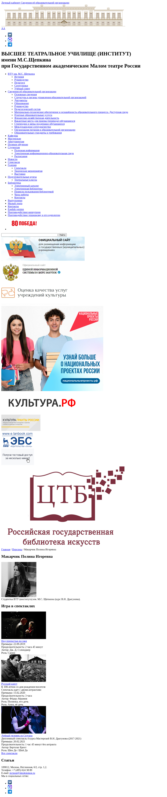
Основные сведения (25, 94)
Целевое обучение (18, 144)
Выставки (19, 174)
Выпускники (15, 200)
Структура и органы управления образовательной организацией (50, 97)
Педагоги (19, 82)
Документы (20, 100)
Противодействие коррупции (24, 212)
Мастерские (14, 138)
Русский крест (9, 684)
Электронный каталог (26, 185)
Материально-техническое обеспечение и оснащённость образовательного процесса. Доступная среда (71, 112)
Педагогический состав (27, 109)
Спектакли (14, 162)
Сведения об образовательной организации (45, 2)
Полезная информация (26, 150)
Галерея (12, 165)
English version (16, 209)
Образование (21, 103)
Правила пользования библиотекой (34, 191)
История (19, 76)
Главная (5, 549)
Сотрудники (21, 85)
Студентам (14, 147)
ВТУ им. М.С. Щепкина (21, 73)
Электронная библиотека (28, 188)
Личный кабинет (11, 2)
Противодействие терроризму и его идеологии (34, 215)
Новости (12, 159)
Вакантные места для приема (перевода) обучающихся (44, 121)
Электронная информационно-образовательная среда (44, 153)
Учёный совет (22, 88)
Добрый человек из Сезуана (16, 735)
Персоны (17, 549)
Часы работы (21, 194)
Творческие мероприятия (28, 171)
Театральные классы (25, 179)
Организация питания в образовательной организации (44, 129)
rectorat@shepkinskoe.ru (22, 773)
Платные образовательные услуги (33, 115)
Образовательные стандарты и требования (38, 132)
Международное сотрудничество (32, 126)
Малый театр (15, 203)
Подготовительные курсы (22, 176)
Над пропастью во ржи (14, 641)
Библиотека (14, 182)
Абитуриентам (16, 141)
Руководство (21, 79)
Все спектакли (9, 753)
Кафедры (13, 135)
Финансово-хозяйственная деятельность (36, 118)
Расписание (20, 156)
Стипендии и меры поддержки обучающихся (39, 124)
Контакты (19, 197)
